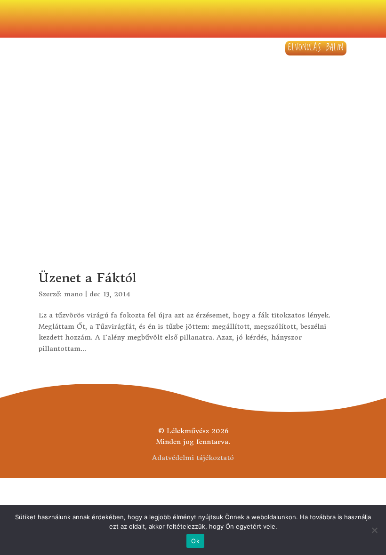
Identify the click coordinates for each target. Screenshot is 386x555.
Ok (195, 541)
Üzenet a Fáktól (88, 277)
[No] (374, 530)
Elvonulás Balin (316, 47)
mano (73, 294)
